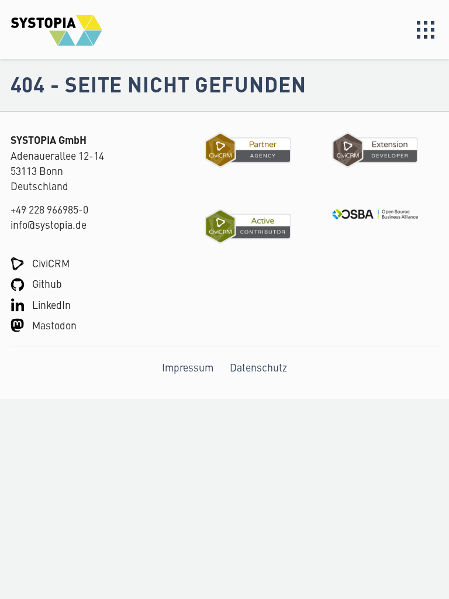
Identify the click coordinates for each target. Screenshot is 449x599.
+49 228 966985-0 (49, 209)
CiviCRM (51, 263)
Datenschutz (258, 367)
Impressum (187, 367)
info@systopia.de (49, 224)
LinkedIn (51, 304)
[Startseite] (117, 30)
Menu (425, 30)
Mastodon (54, 325)
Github (47, 283)
